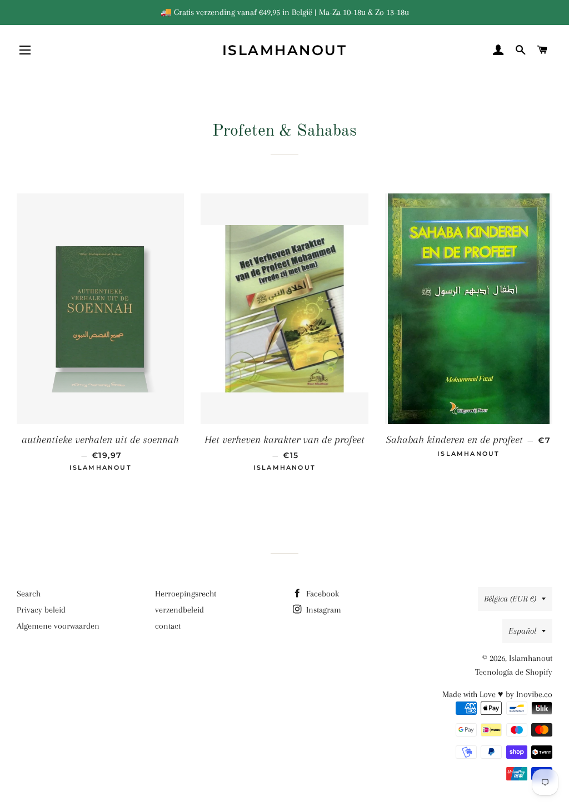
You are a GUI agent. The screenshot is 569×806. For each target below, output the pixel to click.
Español (522, 631)
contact (168, 626)
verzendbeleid (179, 610)
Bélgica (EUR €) (510, 599)
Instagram (322, 610)
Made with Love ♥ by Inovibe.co (497, 694)
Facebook (321, 594)
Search (29, 594)
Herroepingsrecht (185, 594)
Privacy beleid (41, 610)
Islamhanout (284, 50)
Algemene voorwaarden (58, 626)
